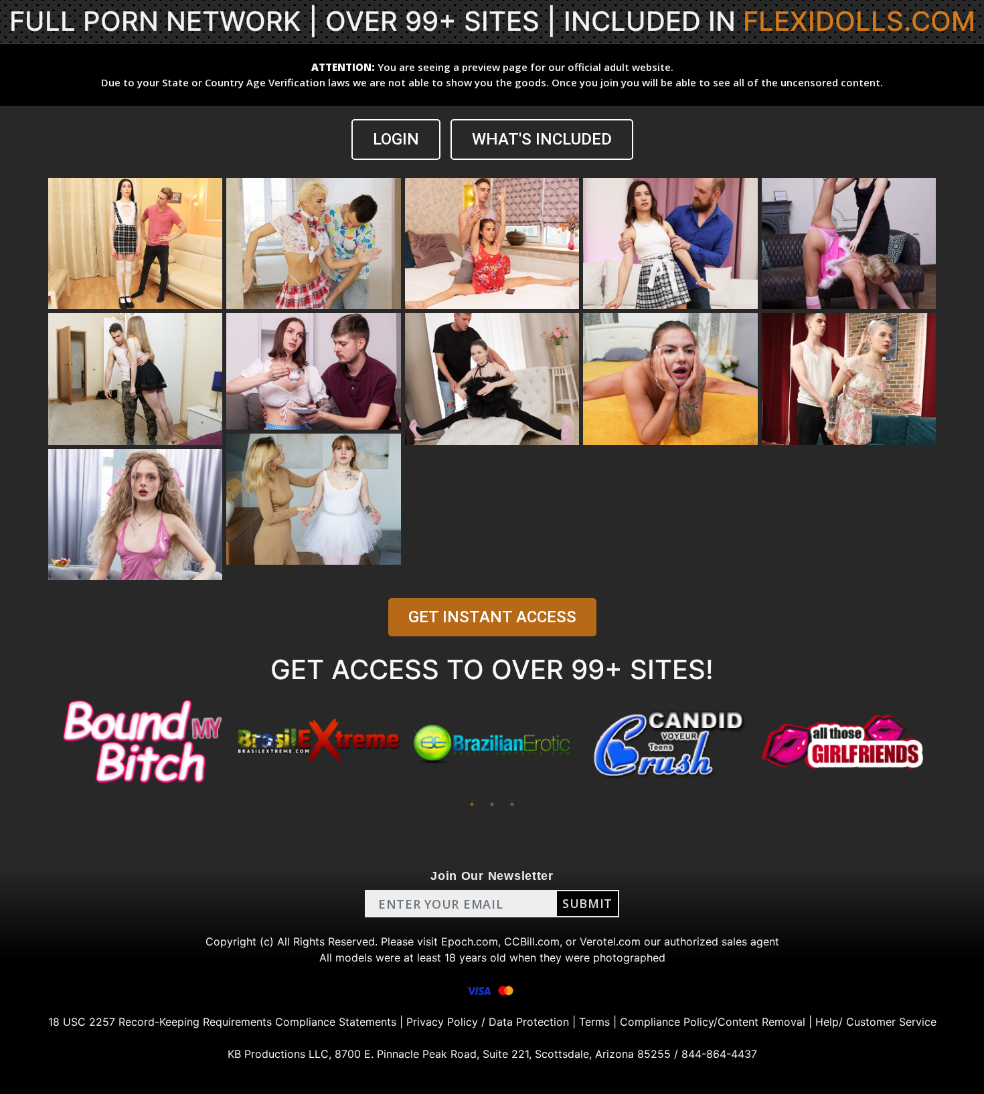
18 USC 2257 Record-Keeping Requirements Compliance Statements (222, 1021)
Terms (594, 1021)
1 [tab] (472, 804)
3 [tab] (512, 804)
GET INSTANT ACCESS (492, 617)
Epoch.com (469, 941)
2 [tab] (492, 804)
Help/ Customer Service (875, 1021)
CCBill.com (532, 941)
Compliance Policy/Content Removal (712, 1021)
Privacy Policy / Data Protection (487, 1021)
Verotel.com (610, 941)
